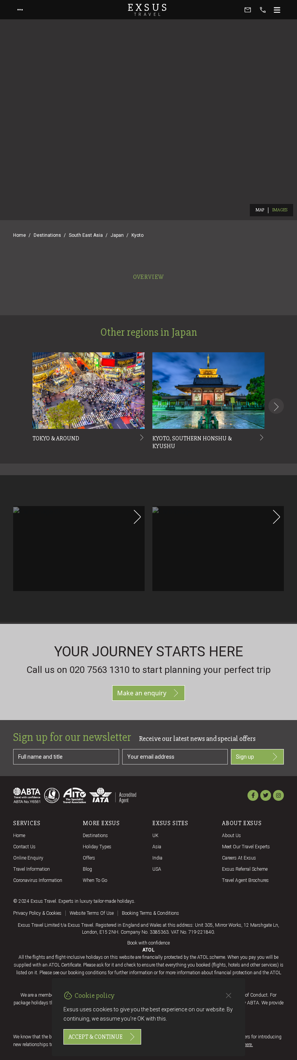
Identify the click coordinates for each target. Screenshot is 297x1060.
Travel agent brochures (245, 880)
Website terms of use (92, 913)
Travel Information (31, 869)
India (157, 858)
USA (156, 869)
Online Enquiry (28, 858)
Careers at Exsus (239, 858)
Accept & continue (95, 1036)
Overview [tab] (148, 277)
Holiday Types (97, 846)
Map (260, 210)
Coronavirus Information (37, 880)
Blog (87, 869)
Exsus (148, 10)
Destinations (47, 235)
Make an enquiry (141, 693)
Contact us (24, 846)
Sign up (245, 757)
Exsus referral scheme (245, 869)
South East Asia (86, 235)
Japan (117, 235)
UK (155, 835)
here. (248, 1044)
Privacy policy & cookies (37, 913)
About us (231, 835)
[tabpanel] (148, 453)
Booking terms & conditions (150, 913)
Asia (156, 846)
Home (19, 235)
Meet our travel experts (246, 846)
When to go (95, 880)
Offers (89, 858)
